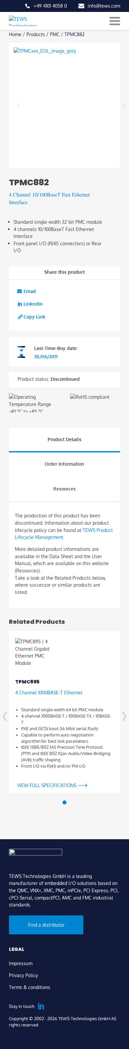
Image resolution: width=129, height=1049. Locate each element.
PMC (55, 34)
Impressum (20, 963)
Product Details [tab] (64, 439)
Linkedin (33, 304)
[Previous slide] (18, 105)
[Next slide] (124, 105)
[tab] (64, 802)
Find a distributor (46, 925)
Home (15, 34)
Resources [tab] (64, 489)
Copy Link (34, 317)
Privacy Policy (23, 975)
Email (29, 291)
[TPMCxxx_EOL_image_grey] (71, 105)
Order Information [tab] (64, 464)
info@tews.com (104, 6)
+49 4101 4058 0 (50, 6)
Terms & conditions (29, 987)
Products (35, 34)
